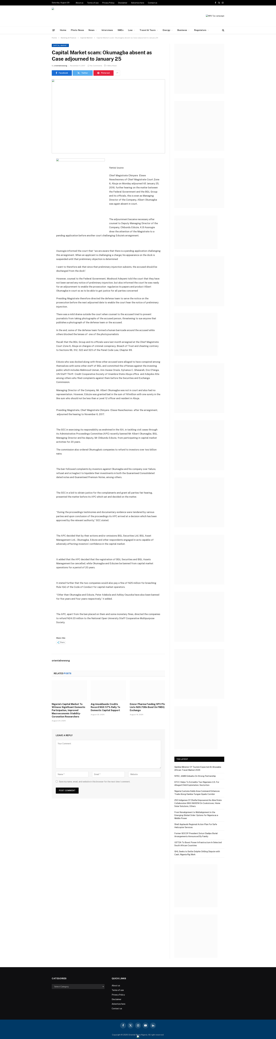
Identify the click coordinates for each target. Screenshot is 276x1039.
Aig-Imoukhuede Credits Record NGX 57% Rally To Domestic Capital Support (106, 707)
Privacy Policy (108, 3)
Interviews (107, 30)
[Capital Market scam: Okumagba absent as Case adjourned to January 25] (108, 116)
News (91, 30)
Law (130, 30)
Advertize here (137, 3)
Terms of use (93, 3)
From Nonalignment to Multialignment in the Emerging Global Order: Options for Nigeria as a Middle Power (196, 815)
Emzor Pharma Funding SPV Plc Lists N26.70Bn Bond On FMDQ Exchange (147, 707)
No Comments (96, 66)
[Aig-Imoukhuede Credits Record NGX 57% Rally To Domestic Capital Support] (108, 690)
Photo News (77, 30)
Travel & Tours (148, 30)
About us (79, 3)
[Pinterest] (42, 189)
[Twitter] (42, 175)
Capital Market (60, 45)
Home (63, 30)
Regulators (200, 30)
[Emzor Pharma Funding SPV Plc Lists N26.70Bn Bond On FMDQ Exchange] (147, 690)
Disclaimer (122, 3)
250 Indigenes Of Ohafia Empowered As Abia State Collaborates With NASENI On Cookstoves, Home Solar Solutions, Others (198, 803)
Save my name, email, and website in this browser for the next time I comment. (94, 782)
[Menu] (53, 30)
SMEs (120, 30)
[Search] (223, 30)
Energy (166, 30)
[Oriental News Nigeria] (71, 16)
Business (182, 30)
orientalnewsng (60, 66)
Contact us (152, 3)
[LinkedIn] (42, 182)
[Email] (42, 197)
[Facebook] (42, 167)
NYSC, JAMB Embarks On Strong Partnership (195, 776)
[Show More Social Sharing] (117, 73)
